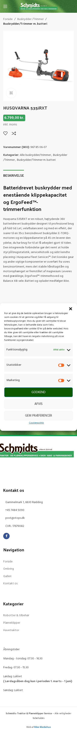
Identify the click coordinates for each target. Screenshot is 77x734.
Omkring (8, 568)
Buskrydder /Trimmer (30, 19)
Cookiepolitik (36, 423)
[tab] (13, 175)
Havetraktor (11, 630)
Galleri (7, 576)
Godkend (38, 392)
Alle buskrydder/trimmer (35, 155)
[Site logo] (38, 6)
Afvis (38, 404)
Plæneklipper (11, 622)
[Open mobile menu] (5, 6)
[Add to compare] (14, 133)
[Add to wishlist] (5, 133)
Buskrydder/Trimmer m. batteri (25, 24)
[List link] (38, 502)
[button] (70, 309)
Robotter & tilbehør (16, 615)
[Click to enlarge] (11, 93)
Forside (8, 19)
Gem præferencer (38, 415)
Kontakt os (10, 583)
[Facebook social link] (6, 536)
